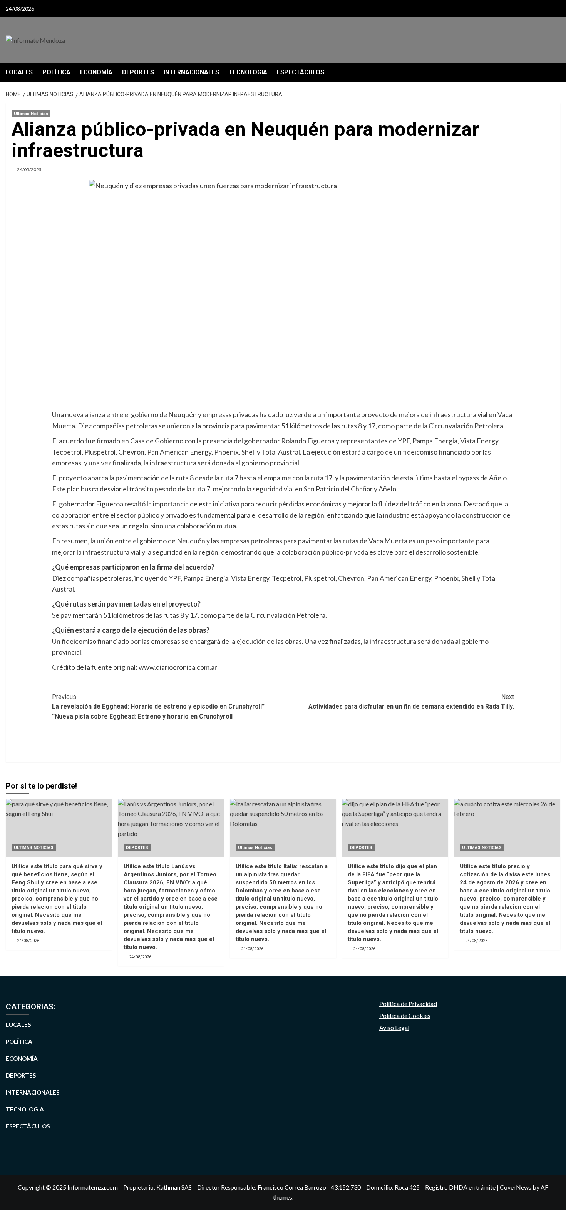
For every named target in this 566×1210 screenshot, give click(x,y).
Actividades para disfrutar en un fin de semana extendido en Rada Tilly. (411, 701)
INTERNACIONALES (191, 72)
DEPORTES (138, 72)
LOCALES (19, 72)
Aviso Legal (394, 1027)
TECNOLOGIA (248, 72)
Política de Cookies (404, 1015)
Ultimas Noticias (31, 113)
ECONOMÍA (96, 72)
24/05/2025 (29, 169)
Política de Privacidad (408, 1003)
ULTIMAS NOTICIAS (34, 847)
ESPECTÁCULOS (300, 72)
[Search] (555, 72)
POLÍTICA (56, 72)
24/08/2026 (28, 940)
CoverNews (515, 1187)
